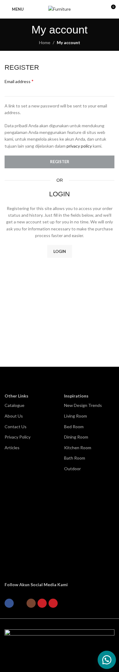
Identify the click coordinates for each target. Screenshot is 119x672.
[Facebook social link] (9, 603)
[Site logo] (59, 8)
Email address (19, 81)
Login (59, 251)
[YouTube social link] (42, 603)
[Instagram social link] (31, 603)
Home (44, 42)
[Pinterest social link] (53, 603)
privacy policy (79, 146)
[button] (107, 660)
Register (59, 161)
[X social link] (20, 603)
